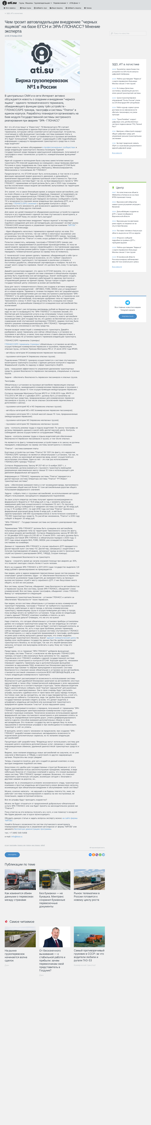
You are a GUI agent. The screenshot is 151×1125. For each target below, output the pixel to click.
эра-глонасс (35, 845)
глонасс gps (21, 845)
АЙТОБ (71, 225)
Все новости (117, 153)
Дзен (7, 965)
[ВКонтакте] (90, 854)
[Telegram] (103, 854)
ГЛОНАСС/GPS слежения (25, 203)
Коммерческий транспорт (85, 965)
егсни (7, 845)
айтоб (43, 845)
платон (28, 845)
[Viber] (96, 854)
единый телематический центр (61, 638)
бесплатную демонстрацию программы (32, 829)
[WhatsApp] (100, 854)
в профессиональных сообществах (58, 147)
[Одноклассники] (93, 854)
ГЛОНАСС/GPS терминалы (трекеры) (22, 344)
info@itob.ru (16, 836)
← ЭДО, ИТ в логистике (14, 13)
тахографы (13, 845)
